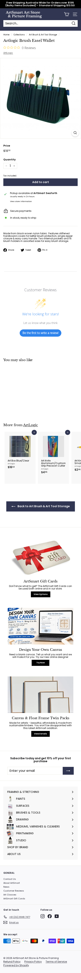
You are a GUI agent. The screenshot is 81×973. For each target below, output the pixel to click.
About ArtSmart (11, 882)
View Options (41, 594)
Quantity (9, 159)
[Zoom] (75, 132)
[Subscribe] (68, 771)
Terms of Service (56, 961)
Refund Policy (11, 961)
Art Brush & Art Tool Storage (43, 34)
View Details (40, 733)
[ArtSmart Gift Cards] (40, 557)
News (6, 886)
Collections (19, 34)
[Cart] (66, 14)
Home (6, 34)
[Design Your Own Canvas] (40, 626)
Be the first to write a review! (40, 333)
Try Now (40, 662)
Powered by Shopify (16, 965)
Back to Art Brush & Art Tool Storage (43, 506)
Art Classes (9, 894)
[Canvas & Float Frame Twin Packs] (40, 694)
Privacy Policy (33, 961)
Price (6, 145)
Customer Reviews (13, 890)
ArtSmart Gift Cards (14, 898)
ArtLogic (8, 53)
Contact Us (9, 879)
